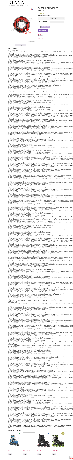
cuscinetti (39, 38)
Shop (12, 5)
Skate (14, 5)
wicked (43, 38)
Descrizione (12, 45)
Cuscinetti (17, 5)
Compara (40, 35)
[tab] (12, 45)
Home (9, 5)
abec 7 (63, 37)
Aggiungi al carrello (45, 26)
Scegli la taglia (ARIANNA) (43, 21)
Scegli (10, 454)
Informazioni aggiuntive (20, 45)
